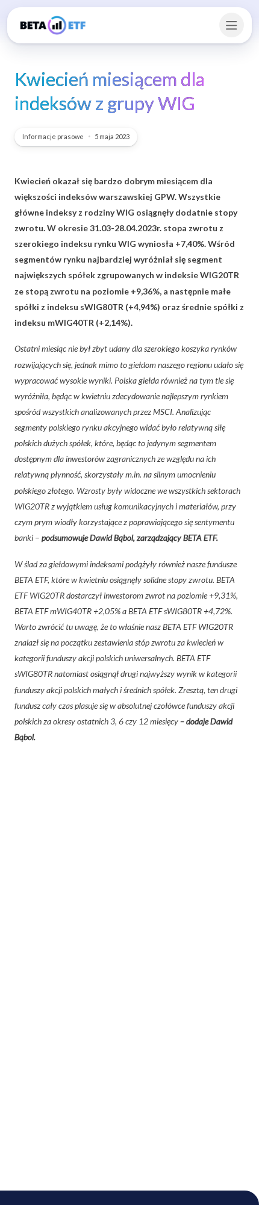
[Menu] (231, 25)
